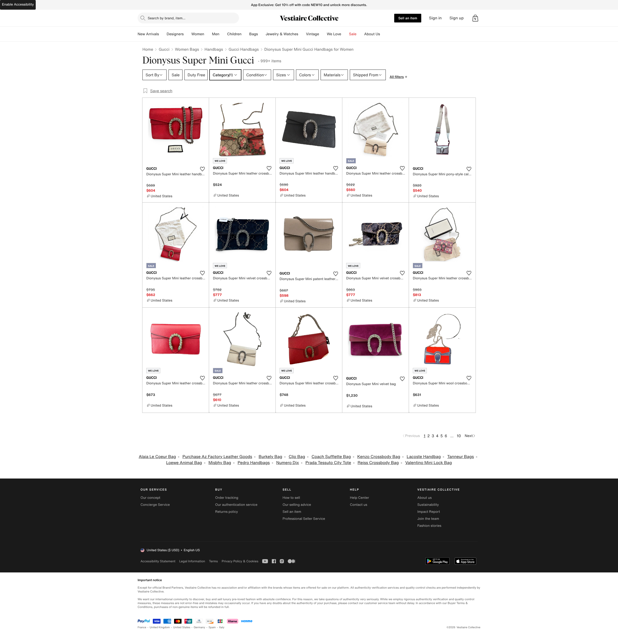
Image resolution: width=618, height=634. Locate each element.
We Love (334, 34)
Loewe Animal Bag (184, 463)
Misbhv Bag (219, 463)
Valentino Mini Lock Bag (428, 463)
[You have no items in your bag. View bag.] (475, 18)
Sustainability (428, 504)
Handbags (213, 49)
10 (459, 436)
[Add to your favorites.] (202, 169)
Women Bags (187, 49)
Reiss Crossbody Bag (378, 463)
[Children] (245, 34)
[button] (475, 18)
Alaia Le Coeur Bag (157, 457)
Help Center (359, 497)
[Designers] (188, 34)
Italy (222, 627)
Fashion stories (429, 525)
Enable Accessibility (18, 4)
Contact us (358, 504)
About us (424, 497)
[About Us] (384, 34)
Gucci (164, 49)
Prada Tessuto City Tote (328, 463)
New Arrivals (148, 34)
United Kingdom (160, 627)
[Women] (208, 34)
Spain (212, 627)
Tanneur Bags (460, 457)
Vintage (312, 34)
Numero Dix (287, 463)
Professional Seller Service (303, 518)
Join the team (428, 518)
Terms (213, 561)
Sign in (435, 18)
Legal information (192, 561)
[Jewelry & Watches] (302, 34)
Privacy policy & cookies (240, 561)
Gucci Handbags (244, 49)
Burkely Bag (270, 457)
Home (147, 49)
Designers (175, 34)
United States (181, 627)
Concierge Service (155, 504)
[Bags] (262, 34)
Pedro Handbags (254, 463)
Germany (199, 627)
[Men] (223, 34)
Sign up (456, 18)
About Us (372, 34)
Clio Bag (297, 457)
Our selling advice (296, 504)
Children (234, 34)
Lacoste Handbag (424, 457)
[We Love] (345, 34)
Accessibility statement (157, 561)
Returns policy (226, 511)
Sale (353, 34)
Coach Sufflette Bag (331, 457)
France (142, 627)
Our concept (150, 497)
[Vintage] (323, 34)
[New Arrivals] (163, 34)
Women (197, 34)
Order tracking (226, 497)
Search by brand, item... (166, 18)
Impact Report (428, 511)
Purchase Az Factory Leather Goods (217, 457)
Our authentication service (236, 504)
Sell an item (407, 18)
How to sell (291, 497)
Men (215, 34)
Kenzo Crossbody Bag (378, 457)
